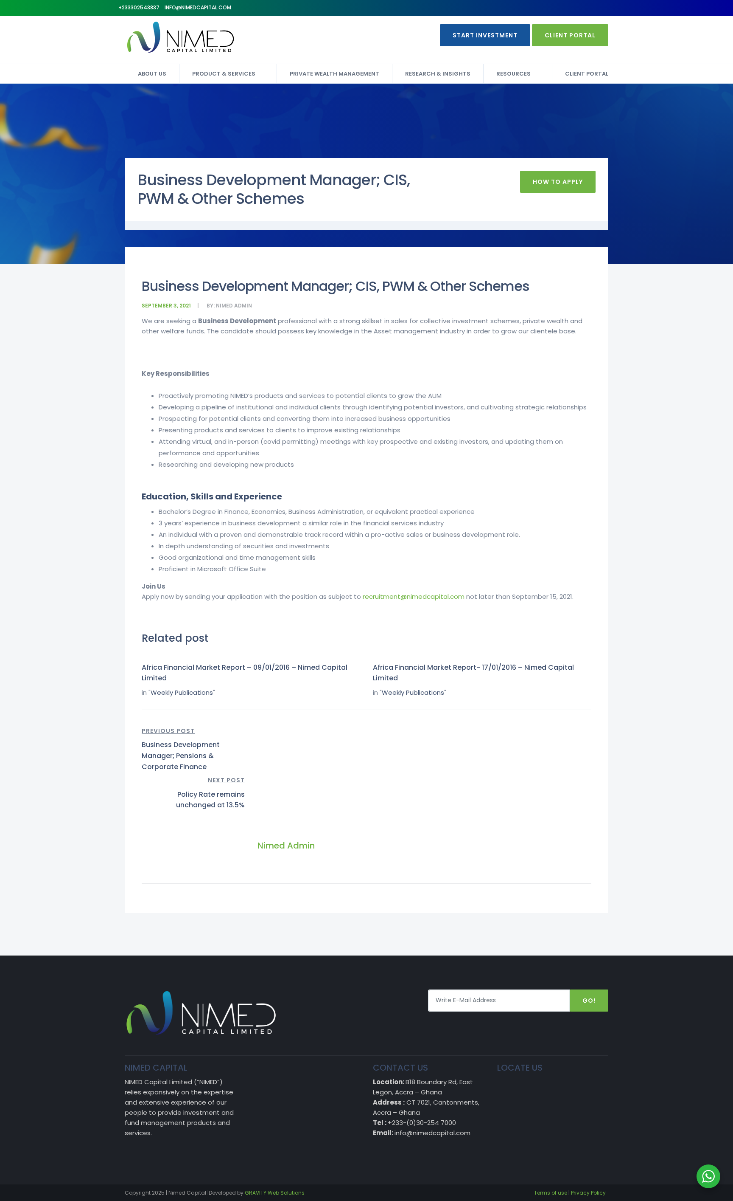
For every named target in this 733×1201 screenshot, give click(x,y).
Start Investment (485, 35)
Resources (513, 74)
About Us (152, 74)
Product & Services (223, 74)
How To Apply (558, 182)
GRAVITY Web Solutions (275, 1192)
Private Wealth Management (334, 74)
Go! (589, 1000)
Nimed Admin (234, 305)
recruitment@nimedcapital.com (413, 596)
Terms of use (550, 1192)
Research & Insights (437, 74)
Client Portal (570, 35)
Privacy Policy (588, 1192)
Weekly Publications (182, 692)
